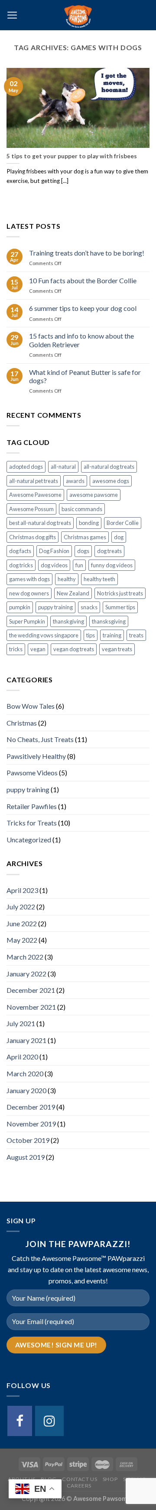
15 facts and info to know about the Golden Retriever (81, 340)
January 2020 (26, 1090)
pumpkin (19, 607)
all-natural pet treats (33, 480)
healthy (67, 579)
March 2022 (24, 957)
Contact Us (79, 1479)
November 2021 (31, 1007)
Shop (110, 1479)
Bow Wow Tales (30, 706)
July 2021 (20, 1023)
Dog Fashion (54, 550)
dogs (83, 550)
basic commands (82, 508)
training (112, 635)
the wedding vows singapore (43, 635)
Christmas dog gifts (32, 537)
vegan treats (117, 649)
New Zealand (73, 593)
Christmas (21, 723)
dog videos (54, 565)
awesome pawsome (93, 494)
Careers (79, 1485)
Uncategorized (28, 839)
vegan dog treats (73, 649)
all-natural (63, 466)
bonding (89, 522)
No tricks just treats (120, 593)
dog (119, 537)
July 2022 (20, 906)
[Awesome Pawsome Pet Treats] (78, 15)
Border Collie (123, 522)
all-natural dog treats (109, 466)
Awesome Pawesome (35, 494)
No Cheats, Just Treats (40, 739)
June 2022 (21, 923)
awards (75, 480)
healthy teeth (99, 579)
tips (90, 635)
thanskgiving (68, 621)
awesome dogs (110, 480)
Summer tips (120, 607)
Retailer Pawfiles (31, 806)
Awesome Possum (31, 508)
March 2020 (24, 1073)
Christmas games (85, 537)
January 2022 (26, 973)
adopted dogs (26, 466)
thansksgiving (109, 621)
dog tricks (21, 565)
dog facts (20, 550)
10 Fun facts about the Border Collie (82, 280)
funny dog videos (112, 565)
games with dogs (29, 579)
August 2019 (25, 1157)
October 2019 (27, 1140)
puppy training (55, 607)
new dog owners (29, 593)
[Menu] (12, 15)
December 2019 (30, 1107)
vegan (38, 649)
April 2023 (22, 890)
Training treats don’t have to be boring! (86, 253)
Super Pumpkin (27, 621)
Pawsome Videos (32, 772)
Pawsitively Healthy (36, 756)
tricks (16, 649)
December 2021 (30, 990)
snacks (89, 607)
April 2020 (22, 1057)
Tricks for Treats (31, 823)
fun (79, 565)
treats (136, 635)
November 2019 (31, 1124)
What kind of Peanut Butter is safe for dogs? (85, 376)
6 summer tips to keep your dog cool (82, 308)
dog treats (109, 550)
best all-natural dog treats (40, 522)
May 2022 (21, 940)
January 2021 (26, 1040)
